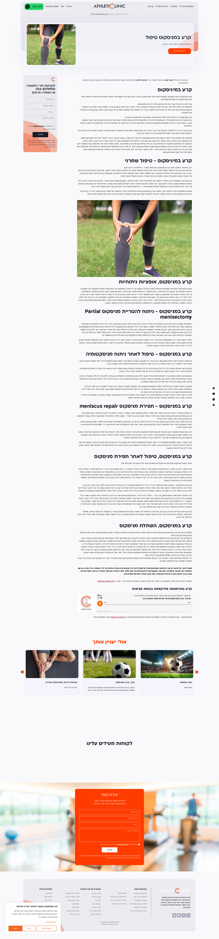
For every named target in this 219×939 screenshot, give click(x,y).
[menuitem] (186, 6)
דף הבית (124, 14)
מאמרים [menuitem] (173, 6)
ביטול (29, 928)
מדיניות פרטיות (51, 922)
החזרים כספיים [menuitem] (162, 6)
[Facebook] (179, 915)
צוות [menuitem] (62, 6)
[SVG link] (109, 6)
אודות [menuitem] (69, 6)
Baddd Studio (113, 924)
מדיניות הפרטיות (38, 126)
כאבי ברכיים (114, 14)
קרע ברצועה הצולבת (106, 581)
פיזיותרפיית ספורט (118, 617)
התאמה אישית (47, 928)
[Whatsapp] (188, 915)
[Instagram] (184, 915)
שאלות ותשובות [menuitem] (52, 6)
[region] (33, 918)
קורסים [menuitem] (151, 6)
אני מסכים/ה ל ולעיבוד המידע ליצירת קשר (119, 844)
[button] (196, 671)
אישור (15, 928)
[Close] (58, 904)
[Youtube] (174, 915)
